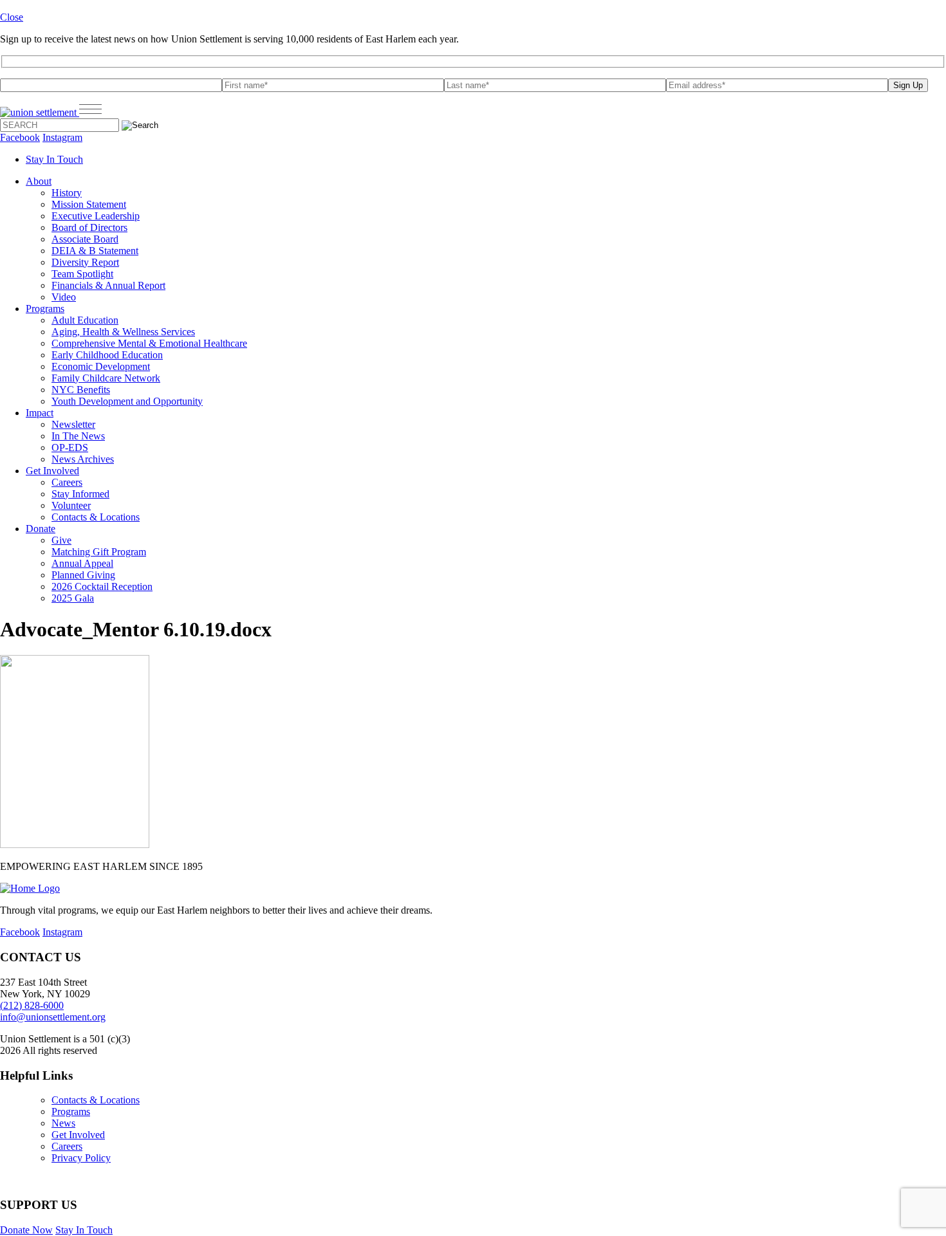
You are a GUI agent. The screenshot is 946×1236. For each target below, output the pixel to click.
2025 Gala (72, 598)
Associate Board (84, 239)
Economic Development (100, 366)
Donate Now (26, 1229)
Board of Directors (89, 227)
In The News (78, 435)
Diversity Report (85, 262)
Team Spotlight (82, 273)
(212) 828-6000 (32, 1005)
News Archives (82, 459)
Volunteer (71, 505)
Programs (45, 308)
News (63, 1123)
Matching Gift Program (98, 551)
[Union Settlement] (39, 112)
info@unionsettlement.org (53, 1016)
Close (11, 17)
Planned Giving (83, 574)
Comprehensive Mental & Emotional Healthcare (149, 343)
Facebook (20, 137)
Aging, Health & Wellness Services (123, 331)
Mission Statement (88, 204)
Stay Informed (80, 493)
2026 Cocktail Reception (102, 586)
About (38, 181)
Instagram (62, 137)
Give (61, 540)
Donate (40, 528)
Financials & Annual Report (108, 285)
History (66, 192)
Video (63, 296)
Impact (39, 412)
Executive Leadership (95, 215)
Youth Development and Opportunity (127, 401)
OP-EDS (69, 447)
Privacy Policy (81, 1157)
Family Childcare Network (105, 378)
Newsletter (73, 424)
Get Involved (52, 470)
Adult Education (84, 320)
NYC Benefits (80, 389)
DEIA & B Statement (94, 250)
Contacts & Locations (95, 517)
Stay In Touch (54, 159)
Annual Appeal (82, 563)
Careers (66, 482)
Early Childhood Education (107, 354)
